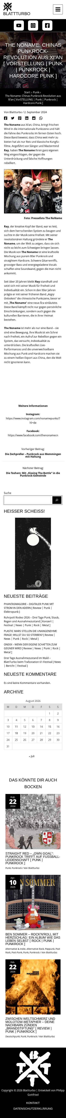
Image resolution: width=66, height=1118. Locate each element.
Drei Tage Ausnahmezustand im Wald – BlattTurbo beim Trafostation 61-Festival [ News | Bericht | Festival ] (32, 661)
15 (49, 726)
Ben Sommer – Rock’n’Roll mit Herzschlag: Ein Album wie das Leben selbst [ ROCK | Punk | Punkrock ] (32, 939)
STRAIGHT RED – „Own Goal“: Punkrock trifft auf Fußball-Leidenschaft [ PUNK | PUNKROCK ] (32, 858)
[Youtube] (19, 25)
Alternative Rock (35, 948)
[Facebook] (47, 25)
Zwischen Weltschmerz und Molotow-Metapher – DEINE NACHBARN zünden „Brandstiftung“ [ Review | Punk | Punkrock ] (30, 1025)
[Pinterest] (19, 118)
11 (16, 726)
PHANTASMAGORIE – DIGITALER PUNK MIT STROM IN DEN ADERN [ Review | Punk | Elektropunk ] (29, 607)
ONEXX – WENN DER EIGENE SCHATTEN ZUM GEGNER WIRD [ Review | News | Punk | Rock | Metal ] (32, 648)
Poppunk (49, 948)
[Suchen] (56, 500)
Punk (8, 868)
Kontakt (33, 1102)
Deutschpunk (12, 1036)
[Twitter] (12, 118)
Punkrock (17, 868)
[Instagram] (33, 25)
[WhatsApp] (40, 118)
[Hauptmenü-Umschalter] (58, 9)
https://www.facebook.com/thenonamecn (33, 435)
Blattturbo (16, 13)
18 (16, 733)
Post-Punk (17, 952)
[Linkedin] (26, 118)
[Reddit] (33, 118)
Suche (7, 493)
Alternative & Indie (15, 948)
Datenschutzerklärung (33, 1108)
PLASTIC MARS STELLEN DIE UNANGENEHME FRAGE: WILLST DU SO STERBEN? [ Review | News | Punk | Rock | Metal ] (30, 634)
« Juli (31, 756)
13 (33, 726)
